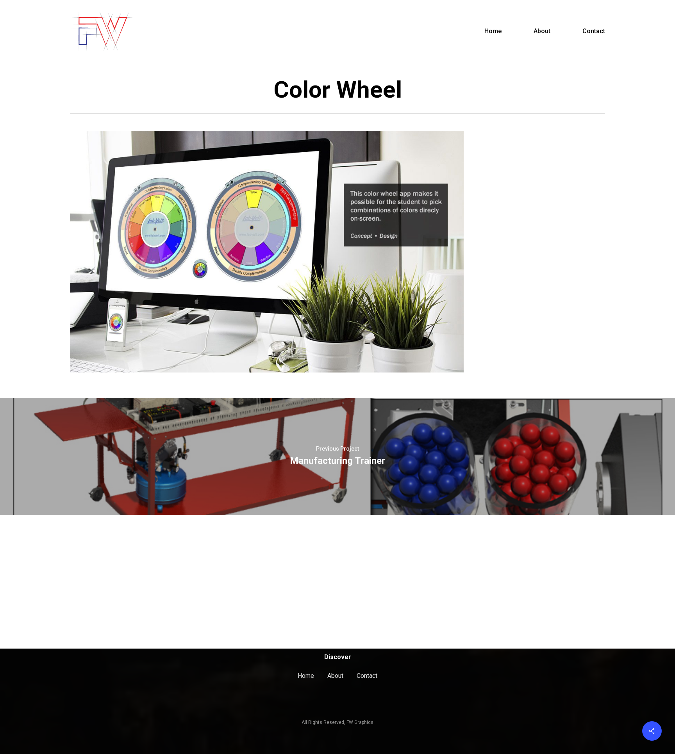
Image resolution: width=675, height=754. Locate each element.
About (335, 675)
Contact (367, 675)
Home (306, 675)
